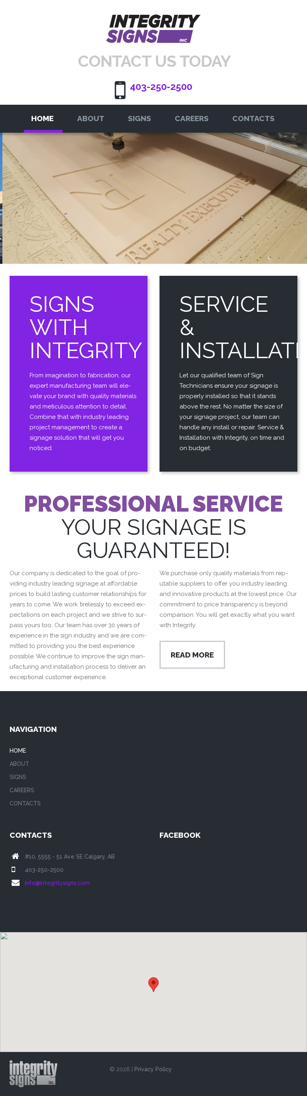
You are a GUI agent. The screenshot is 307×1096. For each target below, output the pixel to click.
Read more (192, 654)
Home (42, 118)
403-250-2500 (161, 86)
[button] (153, 984)
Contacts (253, 118)
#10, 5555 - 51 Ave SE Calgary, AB (70, 856)
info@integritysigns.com (57, 883)
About (90, 118)
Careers (192, 118)
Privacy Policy (153, 1069)
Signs (139, 118)
